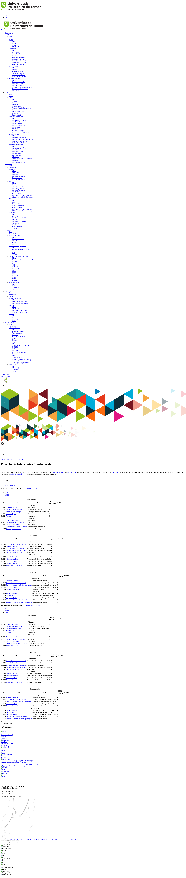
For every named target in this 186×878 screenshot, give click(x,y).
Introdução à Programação (14, 509)
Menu (10, 36)
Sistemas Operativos (12, 563)
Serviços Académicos (18, 83)
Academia (15, 287)
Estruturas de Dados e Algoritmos (16, 548)
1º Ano (7, 492)
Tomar (14, 371)
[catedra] (4, 775)
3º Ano (7, 496)
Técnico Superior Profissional (21, 108)
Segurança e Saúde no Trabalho (22, 195)
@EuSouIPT (12, 212)
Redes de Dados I (11, 561)
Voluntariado (16, 223)
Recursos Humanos (18, 85)
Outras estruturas (14, 282)
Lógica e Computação (12, 524)
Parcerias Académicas (15, 134)
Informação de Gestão (19, 62)
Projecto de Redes (11, 598)
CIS (13, 265)
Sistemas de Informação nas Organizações (19, 602)
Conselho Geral (17, 54)
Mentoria (15, 219)
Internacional (9, 291)
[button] (1, 876)
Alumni (14, 228)
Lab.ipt (14, 240)
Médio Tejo (12, 364)
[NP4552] (4, 768)
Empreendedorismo (12, 593)
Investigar (15, 192)
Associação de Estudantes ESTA (22, 361)
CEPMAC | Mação (18, 131)
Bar (13, 349)
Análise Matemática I (12, 507)
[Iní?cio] (21, 10)
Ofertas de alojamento (19, 352)
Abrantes (15, 369)
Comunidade (8, 164)
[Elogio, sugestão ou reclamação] (6, 759)
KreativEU (12, 296)
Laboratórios (16, 90)
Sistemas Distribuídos (12, 589)
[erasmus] (4, 773)
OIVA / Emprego (17, 226)
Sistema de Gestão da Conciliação (22, 197)
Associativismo (13, 354)
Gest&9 (14, 281)
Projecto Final (10, 595)
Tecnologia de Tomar (18, 75)
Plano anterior (9, 484)
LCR (14, 270)
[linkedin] (13, 843)
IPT (2, 30)
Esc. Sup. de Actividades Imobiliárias (23, 139)
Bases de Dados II (11, 557)
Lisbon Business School (19, 141)
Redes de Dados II (11, 587)
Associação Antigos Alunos (20, 363)
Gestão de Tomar (17, 71)
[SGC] (3, 770)
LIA (13, 244)
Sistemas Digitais (11, 514)
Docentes (11, 181)
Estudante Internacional (16, 298)
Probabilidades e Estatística (14, 552)
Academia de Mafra (18, 122)
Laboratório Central (15, 235)
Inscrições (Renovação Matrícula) (22, 158)
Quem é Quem (73, 839)
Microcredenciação (18, 111)
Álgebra (8, 516)
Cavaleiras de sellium (18, 336)
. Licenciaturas (21, 459)
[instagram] (6, 843)
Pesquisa (6, 375)
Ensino (7, 92)
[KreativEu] (5, 771)
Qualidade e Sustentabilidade (21, 218)
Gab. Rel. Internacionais (19, 312)
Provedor (15, 174)
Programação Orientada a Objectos (16, 526)
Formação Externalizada (16, 117)
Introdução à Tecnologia (13, 512)
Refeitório (15, 347)
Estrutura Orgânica (58, 839)
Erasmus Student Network (20, 303)
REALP (11, 314)
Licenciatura (16, 103)
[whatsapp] (20, 843)
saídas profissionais (16, 474)
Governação (12, 49)
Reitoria (14, 55)
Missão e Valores (17, 47)
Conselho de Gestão (18, 57)
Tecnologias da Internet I (13, 529)
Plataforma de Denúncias (14, 839)
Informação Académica (16, 144)
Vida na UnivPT (10, 322)
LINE (14, 274)
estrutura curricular (57, 472)
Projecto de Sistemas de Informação (17, 600)
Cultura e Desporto (14, 328)
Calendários (16, 150)
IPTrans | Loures (17, 124)
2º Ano (7, 494)
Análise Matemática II (12, 520)
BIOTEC (15, 261)
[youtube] (9, 843)
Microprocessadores (12, 559)
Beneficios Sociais (18, 206)
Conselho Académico (18, 59)
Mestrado (15, 104)
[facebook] (2, 843)
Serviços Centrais (17, 186)
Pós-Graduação (17, 110)
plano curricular (72, 472)
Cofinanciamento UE (18, 64)
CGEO (14, 251)
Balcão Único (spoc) (18, 179)
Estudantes (12, 169)
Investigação (8, 230)
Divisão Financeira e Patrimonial (22, 87)
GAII (14, 242)
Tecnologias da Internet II (14, 565)
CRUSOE (15, 319)
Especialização (16, 115)
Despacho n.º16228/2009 (32, 605)
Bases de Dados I (11, 546)
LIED (14, 272)
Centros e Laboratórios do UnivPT (19, 256)
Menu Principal (5, 376)
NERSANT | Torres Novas (20, 132)
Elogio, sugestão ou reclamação (37, 839)
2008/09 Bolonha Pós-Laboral (34, 489)
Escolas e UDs (13, 66)
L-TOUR (15, 275)
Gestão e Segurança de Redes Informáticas (19, 585)
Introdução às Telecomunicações (16, 550)
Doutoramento (16, 106)
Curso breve (16, 113)
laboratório (115, 472)
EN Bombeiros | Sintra (19, 125)
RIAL (14, 321)
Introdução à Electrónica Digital (15, 522)
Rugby (14, 338)
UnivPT (7, 35)
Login (6, 15)
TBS (13, 289)
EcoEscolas (15, 225)
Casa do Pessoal (17, 193)
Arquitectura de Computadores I (16, 544)
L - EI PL (7, 454)
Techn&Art (15, 254)
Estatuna (15, 335)
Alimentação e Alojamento (17, 342)
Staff (10, 199)
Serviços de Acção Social (20, 89)
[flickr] (17, 843)
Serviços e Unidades (15, 78)
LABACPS (16, 268)
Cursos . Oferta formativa (8, 459)
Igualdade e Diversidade (19, 221)
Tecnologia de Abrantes (19, 73)
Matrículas (15, 157)
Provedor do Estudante (19, 61)
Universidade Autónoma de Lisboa (23, 143)
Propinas (15, 160)
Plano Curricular (10, 485)
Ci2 (13, 253)
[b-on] (3, 777)
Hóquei (14, 340)
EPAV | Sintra (16, 127)
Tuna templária (17, 333)
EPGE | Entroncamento (19, 129)
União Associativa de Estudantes (22, 359)
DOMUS (15, 267)
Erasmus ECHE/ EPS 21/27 (21, 310)
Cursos (11, 97)
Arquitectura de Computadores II (16, 583)
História (11, 40)
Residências (16, 350)
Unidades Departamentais (20, 76)
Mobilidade (12, 305)
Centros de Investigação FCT (17, 246)
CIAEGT (15, 263)
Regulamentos (16, 153)
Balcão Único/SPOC (18, 162)
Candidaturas (9, 33)
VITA (14, 279)
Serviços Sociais (17, 155)
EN (6, 17)
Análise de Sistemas (12, 581)
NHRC (14, 277)
